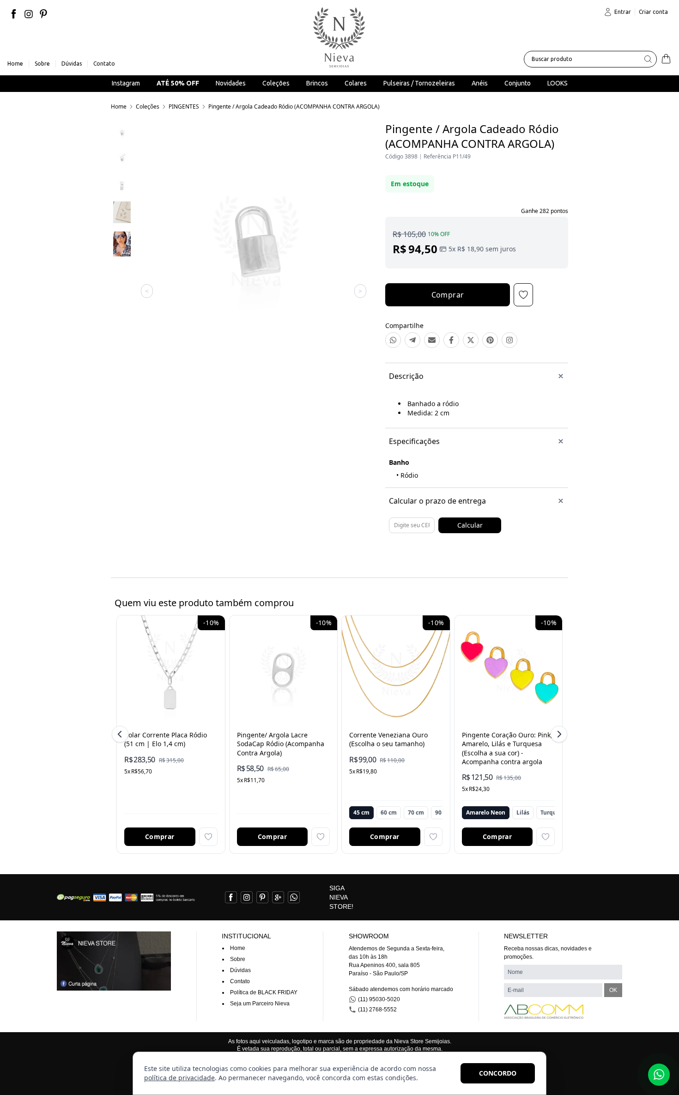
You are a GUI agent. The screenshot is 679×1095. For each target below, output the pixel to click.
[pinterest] (43, 13)
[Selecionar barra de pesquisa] (648, 59)
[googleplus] (278, 897)
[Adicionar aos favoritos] (208, 836)
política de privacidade (179, 1077)
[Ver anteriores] (121, 734)
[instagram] (28, 13)
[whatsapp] (293, 897)
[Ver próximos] (557, 734)
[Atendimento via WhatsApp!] (659, 1075)
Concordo (497, 1073)
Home (119, 106)
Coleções (147, 106)
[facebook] (13, 13)
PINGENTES (184, 106)
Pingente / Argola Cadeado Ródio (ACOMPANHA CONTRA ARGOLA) (294, 106)
